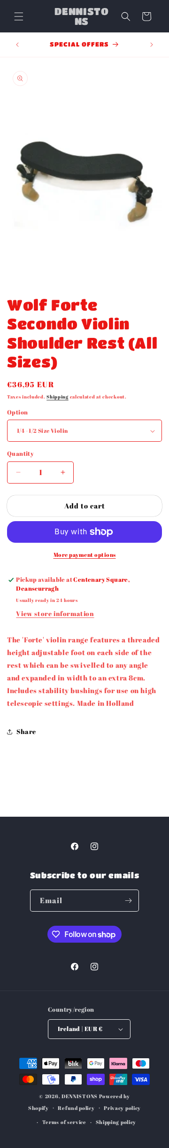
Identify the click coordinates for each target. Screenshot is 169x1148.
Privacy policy (122, 1107)
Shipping (57, 396)
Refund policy (76, 1107)
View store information (55, 613)
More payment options (85, 554)
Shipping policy (116, 1121)
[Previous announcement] (17, 44)
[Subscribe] (128, 901)
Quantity (20, 453)
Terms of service (64, 1121)
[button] (18, 16)
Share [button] (26, 731)
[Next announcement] (151, 44)
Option (17, 412)
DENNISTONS (79, 1096)
